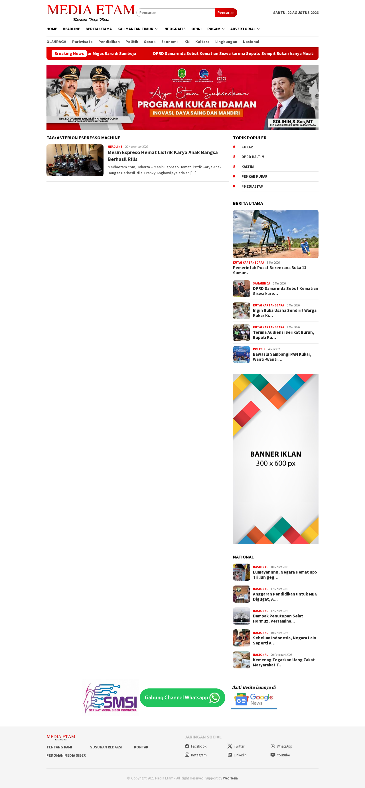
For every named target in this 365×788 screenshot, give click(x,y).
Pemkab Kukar (254, 176)
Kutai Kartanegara (248, 263)
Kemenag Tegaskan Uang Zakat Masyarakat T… (284, 662)
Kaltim (248, 166)
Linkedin (240, 755)
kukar (247, 147)
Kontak (141, 747)
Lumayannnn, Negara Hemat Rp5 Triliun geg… (285, 575)
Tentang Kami (59, 747)
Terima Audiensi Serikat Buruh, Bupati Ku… (283, 335)
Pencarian (226, 12)
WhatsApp (284, 746)
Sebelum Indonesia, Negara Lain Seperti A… (284, 640)
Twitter (239, 746)
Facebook (198, 746)
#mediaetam (252, 186)
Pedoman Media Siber (66, 755)
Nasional (260, 567)
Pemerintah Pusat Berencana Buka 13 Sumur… (270, 270)
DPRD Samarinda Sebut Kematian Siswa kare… (285, 291)
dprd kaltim (253, 156)
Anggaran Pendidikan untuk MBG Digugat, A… (285, 596)
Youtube (283, 755)
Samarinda (261, 283)
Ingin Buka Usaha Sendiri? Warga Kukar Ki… (285, 313)
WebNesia (230, 778)
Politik (259, 349)
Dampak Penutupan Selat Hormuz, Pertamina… (278, 618)
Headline (115, 147)
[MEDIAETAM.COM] (91, 12)
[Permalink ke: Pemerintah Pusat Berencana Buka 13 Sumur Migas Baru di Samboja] (276, 234)
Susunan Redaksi (106, 747)
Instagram (199, 755)
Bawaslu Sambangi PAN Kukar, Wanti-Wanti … (282, 357)
